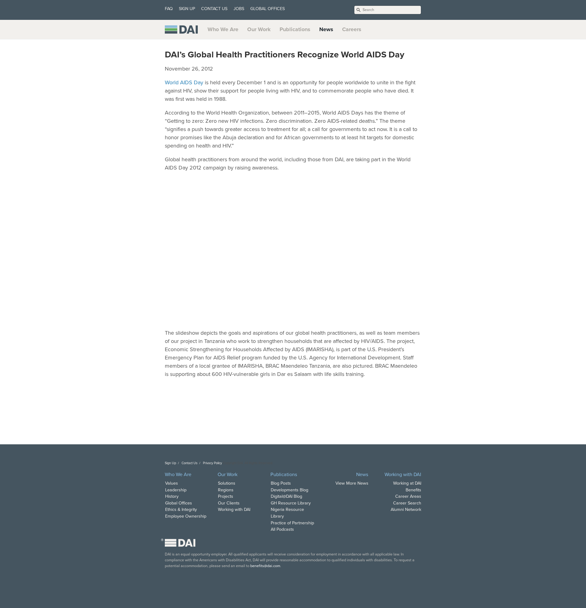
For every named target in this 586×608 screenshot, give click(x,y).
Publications (295, 29)
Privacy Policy (212, 463)
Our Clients (229, 503)
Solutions (226, 483)
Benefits (413, 490)
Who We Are (223, 29)
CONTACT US (214, 8)
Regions (225, 490)
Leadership (175, 490)
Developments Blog (289, 490)
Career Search (407, 503)
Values (171, 483)
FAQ (169, 8)
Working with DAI (234, 509)
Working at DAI (407, 483)
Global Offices (178, 503)
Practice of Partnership (292, 523)
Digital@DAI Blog (286, 496)
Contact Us (189, 463)
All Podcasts (282, 529)
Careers (351, 29)
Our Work (259, 29)
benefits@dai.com (265, 565)
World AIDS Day (184, 82)
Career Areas (408, 496)
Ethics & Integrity (181, 509)
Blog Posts (281, 483)
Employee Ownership (185, 516)
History (172, 496)
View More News (351, 483)
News (326, 29)
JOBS (238, 8)
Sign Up (170, 463)
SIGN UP (187, 8)
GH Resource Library (291, 503)
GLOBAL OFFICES (267, 8)
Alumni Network (406, 509)
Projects (225, 496)
